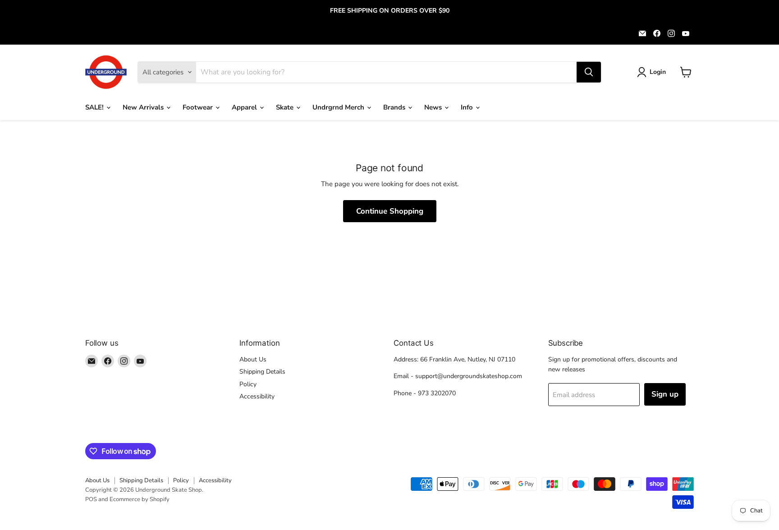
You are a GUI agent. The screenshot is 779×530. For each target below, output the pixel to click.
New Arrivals (144, 107)
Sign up (664, 394)
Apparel (245, 107)
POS (91, 499)
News (434, 107)
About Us (252, 359)
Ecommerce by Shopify (140, 499)
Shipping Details (262, 371)
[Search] (589, 72)
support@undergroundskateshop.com (468, 376)
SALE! (95, 107)
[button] (653, 72)
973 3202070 (437, 393)
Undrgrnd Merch (339, 107)
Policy (248, 384)
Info (468, 107)
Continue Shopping (389, 211)
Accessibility (257, 396)
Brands (395, 107)
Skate (285, 107)
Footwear (199, 107)
